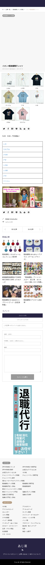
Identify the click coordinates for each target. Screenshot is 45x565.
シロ (4, 144)
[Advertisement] (22, 40)
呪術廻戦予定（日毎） (9, 486)
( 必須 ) (8, 334)
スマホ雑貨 (5, 517)
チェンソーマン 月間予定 (30, 475)
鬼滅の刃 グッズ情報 (28, 492)
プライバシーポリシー (10, 554)
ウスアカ (6, 149)
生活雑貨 (5, 531)
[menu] (41, 3)
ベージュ (6, 181)
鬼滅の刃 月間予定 (8, 495)
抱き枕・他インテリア (29, 526)
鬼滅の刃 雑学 (26, 495)
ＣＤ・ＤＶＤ (6, 534)
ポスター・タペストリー (10, 526)
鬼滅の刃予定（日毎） (9, 497)
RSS (22, 550)
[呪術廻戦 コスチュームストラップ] (12, 229)
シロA (5, 165)
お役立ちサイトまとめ (9, 472)
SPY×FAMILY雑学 (7, 470)
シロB (5, 170)
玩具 (23, 529)
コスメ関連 (5, 515)
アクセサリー (26, 506)
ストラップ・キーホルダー (30, 515)
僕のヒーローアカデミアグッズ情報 (13, 481)
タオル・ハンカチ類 (28, 517)
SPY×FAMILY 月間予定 (29, 467)
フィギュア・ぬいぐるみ (10, 523)
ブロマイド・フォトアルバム (31, 523)
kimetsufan (13, 219)
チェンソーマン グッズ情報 (10, 475)
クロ (4, 176)
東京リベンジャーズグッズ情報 (12, 489)
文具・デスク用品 (7, 529)
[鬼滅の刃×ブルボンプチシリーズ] (32, 229)
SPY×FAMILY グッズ (8, 467)
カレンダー (5, 512)
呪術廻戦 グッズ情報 (8, 15)
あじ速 (22, 546)
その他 (24, 472)
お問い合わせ (23, 554)
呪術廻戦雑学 (26, 486)
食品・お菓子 (26, 531)
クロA (5, 154)
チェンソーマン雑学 (8, 478)
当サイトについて (35, 554)
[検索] (36, 3)
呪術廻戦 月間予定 (28, 483)
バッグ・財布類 (7, 520)
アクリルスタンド (7, 509)
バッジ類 (25, 520)
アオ (4, 160)
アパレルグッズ (27, 509)
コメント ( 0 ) (22, 315)
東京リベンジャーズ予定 (10, 492)
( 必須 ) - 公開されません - (14, 340)
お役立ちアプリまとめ (29, 470)
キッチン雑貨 (26, 512)
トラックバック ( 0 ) (22, 319)
